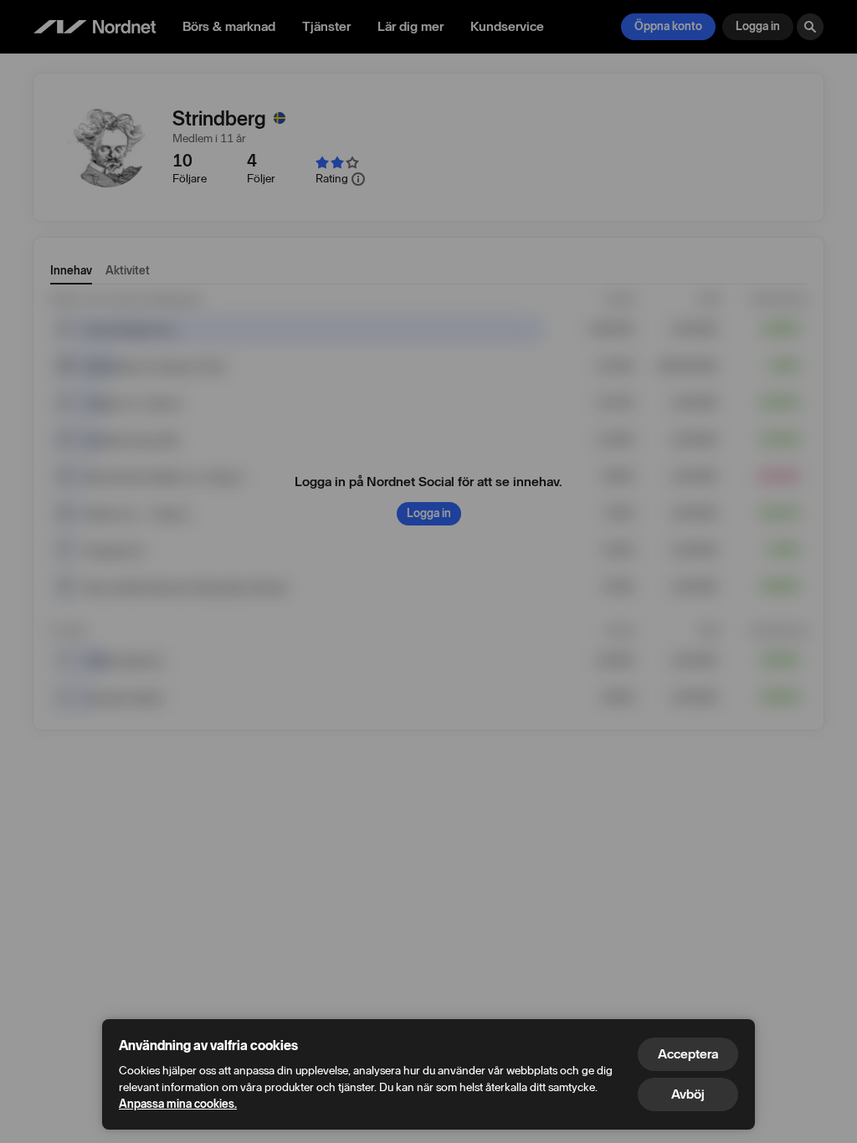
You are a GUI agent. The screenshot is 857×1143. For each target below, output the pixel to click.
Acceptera (688, 1054)
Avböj (688, 1094)
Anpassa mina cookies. (178, 1104)
